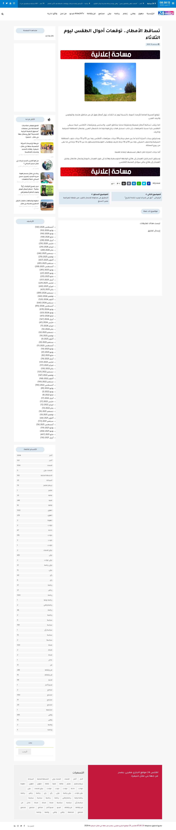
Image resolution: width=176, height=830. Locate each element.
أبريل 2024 (48, 319)
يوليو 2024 (48, 310)
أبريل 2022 (49, 398)
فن (51, 665)
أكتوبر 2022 (48, 379)
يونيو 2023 (49, 352)
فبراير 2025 (48, 287)
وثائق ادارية (52, 14)
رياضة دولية (48, 600)
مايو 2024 (49, 316)
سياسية (49, 640)
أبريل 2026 (49, 241)
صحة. (50, 655)
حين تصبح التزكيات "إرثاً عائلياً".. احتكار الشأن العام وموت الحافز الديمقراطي (29, 189)
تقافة (50, 495)
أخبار (142, 4)
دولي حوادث (48, 560)
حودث (50, 540)
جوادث (50, 525)
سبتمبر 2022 (47, 382)
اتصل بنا (31, 826)
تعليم (50, 490)
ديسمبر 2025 (47, 254)
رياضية (49, 615)
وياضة (50, 730)
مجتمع (101, 14)
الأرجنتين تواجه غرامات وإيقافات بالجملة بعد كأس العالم (66, 4)
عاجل (50, 660)
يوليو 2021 (49, 428)
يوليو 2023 (49, 349)
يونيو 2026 (49, 234)
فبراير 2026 (48, 247)
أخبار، (50, 460)
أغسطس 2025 (46, 267)
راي (51, 580)
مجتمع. (49, 705)
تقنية (50, 500)
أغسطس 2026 (46, 227)
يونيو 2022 (49, 392)
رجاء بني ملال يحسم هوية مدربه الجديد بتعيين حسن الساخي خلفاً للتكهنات (29, 176)
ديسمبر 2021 (48, 412)
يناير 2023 (49, 369)
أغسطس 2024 (46, 306)
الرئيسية (150, 14)
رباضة (50, 585)
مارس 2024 (48, 323)
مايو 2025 (49, 277)
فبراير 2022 (48, 405)
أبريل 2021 (49, 438)
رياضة (88, 4)
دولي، (50, 570)
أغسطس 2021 (46, 425)
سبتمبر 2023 (48, 343)
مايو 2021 (49, 435)
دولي (109, 14)
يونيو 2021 (49, 431)
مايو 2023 (49, 356)
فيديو (50, 680)
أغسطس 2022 (46, 385)
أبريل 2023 (49, 359)
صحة (50, 645)
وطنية (50, 725)
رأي (51, 575)
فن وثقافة (91, 14)
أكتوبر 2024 (48, 300)
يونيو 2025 (49, 273)
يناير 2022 (49, 408)
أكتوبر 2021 (48, 418)
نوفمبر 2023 (48, 336)
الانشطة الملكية (46, 476)
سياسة (49, 625)
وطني (133, 14)
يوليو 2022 (49, 389)
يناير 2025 (49, 290)
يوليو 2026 (49, 231)
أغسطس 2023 (46, 346)
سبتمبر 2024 (47, 303)
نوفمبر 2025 (48, 257)
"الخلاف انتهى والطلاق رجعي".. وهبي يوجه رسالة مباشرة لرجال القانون (117, 4)
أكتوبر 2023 (48, 339)
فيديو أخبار (48, 685)
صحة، (50, 650)
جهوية (50, 520)
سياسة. (49, 635)
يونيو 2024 (49, 313)
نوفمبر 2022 (48, 375)
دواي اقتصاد (47, 550)
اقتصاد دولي (48, 471)
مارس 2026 (48, 244)
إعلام (125, 14)
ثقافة (50, 505)
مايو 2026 (49, 237)
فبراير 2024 (48, 326)
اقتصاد (49, 465)
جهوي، (49, 515)
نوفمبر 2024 (48, 296)
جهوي (141, 14)
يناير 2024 (49, 329)
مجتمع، (49, 700)
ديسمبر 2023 (47, 333)
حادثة (50, 530)
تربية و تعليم (48, 485)
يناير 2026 (49, 250)
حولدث (49, 545)
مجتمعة (49, 710)
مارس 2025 (48, 283)
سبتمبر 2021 (48, 421)
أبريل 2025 (49, 280)
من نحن (63, 14)
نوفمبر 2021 (48, 415)
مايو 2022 (49, 395)
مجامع (49, 690)
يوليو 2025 (49, 270)
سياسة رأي (48, 630)
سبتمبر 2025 (47, 264)
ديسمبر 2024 (47, 293)
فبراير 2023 (48, 366)
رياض (50, 590)
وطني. (50, 720)
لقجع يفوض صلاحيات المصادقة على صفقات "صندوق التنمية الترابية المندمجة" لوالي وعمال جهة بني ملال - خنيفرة (28, 131)
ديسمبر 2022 (47, 372)
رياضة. (50, 610)
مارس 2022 (48, 402)
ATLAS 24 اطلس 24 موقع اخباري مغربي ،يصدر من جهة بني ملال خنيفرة (117, 826)
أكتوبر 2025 (48, 260)
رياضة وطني (48, 605)
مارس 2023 (48, 362)
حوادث (50, 535)
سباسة (49, 620)
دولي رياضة (48, 565)
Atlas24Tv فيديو (77, 14)
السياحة (49, 480)
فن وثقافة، (48, 675)
